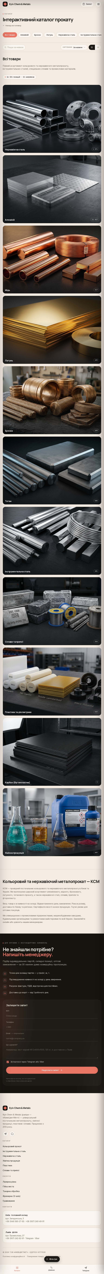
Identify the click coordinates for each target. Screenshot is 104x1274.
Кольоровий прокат (12, 1146)
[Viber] (12, 1134)
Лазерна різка (9, 1181)
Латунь (49, 35)
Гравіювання (9, 1201)
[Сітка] (92, 47)
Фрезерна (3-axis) (11, 1196)
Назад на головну (13, 25)
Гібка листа (8, 1186)
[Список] (98, 47)
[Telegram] (5, 1134)
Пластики (7, 1165)
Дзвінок (51, 1270)
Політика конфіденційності (14, 1256)
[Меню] (98, 4)
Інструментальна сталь (14, 1151)
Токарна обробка (11, 1191)
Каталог (17, 1271)
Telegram (85, 1271)
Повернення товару (35, 1256)
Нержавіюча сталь (66, 35)
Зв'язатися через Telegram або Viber (27, 1062)
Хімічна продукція (11, 1160)
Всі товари (10, 35)
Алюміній (24, 35)
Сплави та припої (11, 1170)
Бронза (37, 35)
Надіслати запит (50, 1070)
